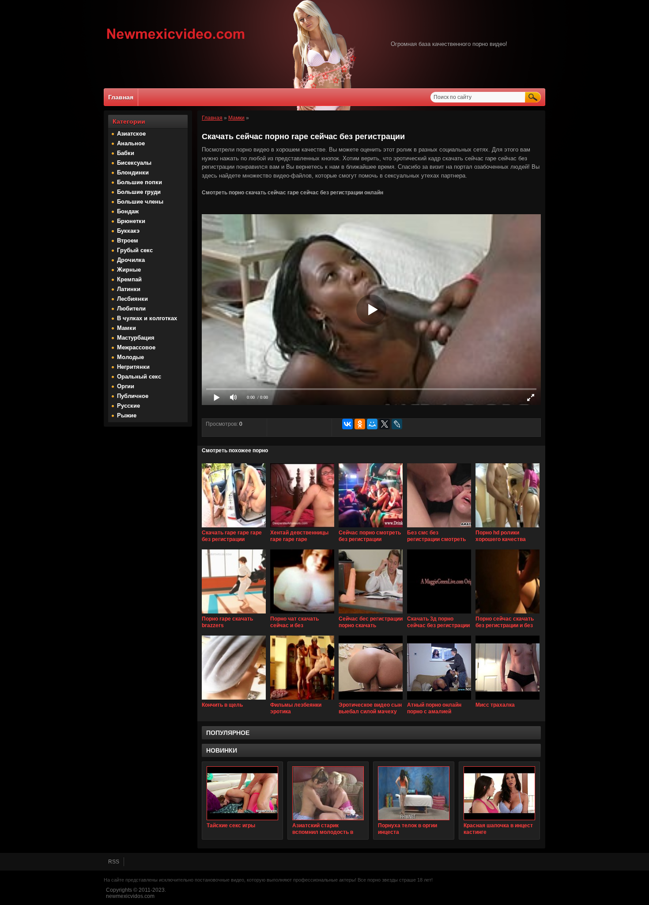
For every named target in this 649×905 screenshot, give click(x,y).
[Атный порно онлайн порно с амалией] (439, 700)
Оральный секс (139, 376)
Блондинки (133, 172)
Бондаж (128, 211)
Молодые (130, 357)
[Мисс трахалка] (507, 700)
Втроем (127, 240)
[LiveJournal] (397, 424)
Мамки (126, 328)
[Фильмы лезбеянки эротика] (302, 700)
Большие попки (139, 182)
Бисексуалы (134, 162)
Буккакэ (128, 230)
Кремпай (129, 279)
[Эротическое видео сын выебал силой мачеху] (371, 700)
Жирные (129, 269)
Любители (131, 308)
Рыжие (126, 415)
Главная (120, 97)
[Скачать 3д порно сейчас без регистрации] (439, 614)
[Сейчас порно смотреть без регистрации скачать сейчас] (371, 528)
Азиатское (131, 133)
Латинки (128, 289)
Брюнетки (131, 221)
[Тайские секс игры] (242, 793)
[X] (384, 424)
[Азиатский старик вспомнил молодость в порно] (328, 793)
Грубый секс (135, 250)
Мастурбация (136, 337)
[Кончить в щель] (234, 700)
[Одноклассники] (360, 424)
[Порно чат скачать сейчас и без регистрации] (302, 614)
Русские (128, 405)
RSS (113, 862)
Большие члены (140, 201)
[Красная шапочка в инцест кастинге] (499, 793)
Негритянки (133, 367)
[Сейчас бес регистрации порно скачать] (371, 614)
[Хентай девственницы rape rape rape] (302, 528)
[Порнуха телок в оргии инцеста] (413, 793)
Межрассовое (136, 347)
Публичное (132, 396)
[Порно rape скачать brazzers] (234, 614)
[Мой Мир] (372, 424)
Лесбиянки (132, 298)
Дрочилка (131, 260)
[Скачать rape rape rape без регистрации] (234, 528)
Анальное (131, 143)
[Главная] (176, 40)
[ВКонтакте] (347, 424)
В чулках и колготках (147, 318)
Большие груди (139, 192)
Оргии (125, 386)
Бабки (125, 153)
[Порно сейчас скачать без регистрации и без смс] (507, 614)
